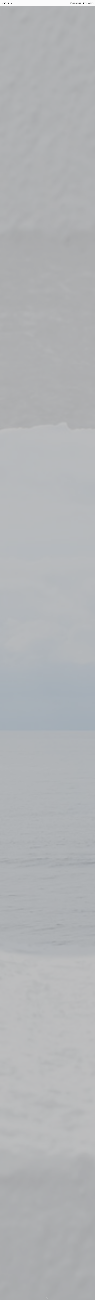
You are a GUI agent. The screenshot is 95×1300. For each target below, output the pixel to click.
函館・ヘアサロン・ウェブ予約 (88, 3)
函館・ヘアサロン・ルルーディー (7, 3)
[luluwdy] (47, 1299)
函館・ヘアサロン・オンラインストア (75, 3)
